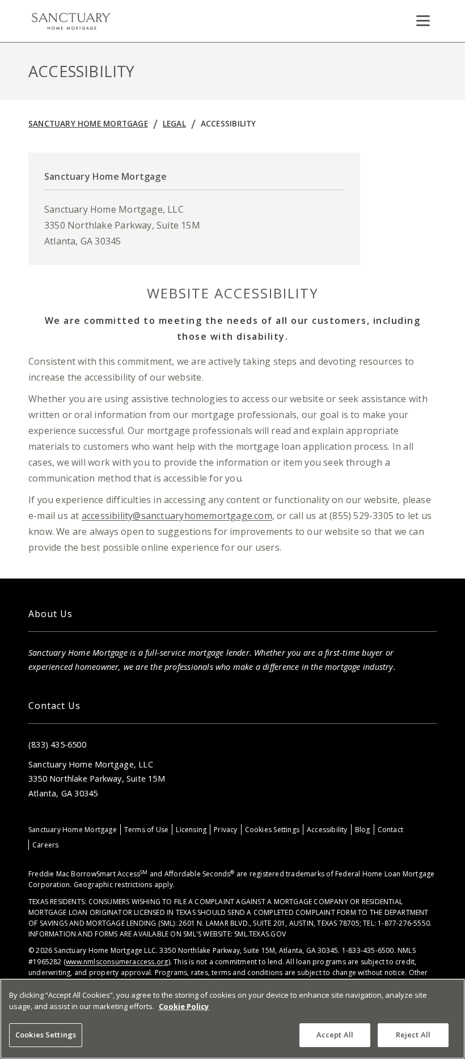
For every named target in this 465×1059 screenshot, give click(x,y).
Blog (362, 829)
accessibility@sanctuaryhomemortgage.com (177, 515)
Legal (174, 123)
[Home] (70, 21)
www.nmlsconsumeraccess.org (117, 962)
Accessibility (228, 123)
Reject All (413, 1035)
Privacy (225, 829)
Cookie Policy (184, 1006)
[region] (232, 1018)
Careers (45, 845)
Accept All (334, 1035)
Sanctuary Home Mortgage (88, 123)
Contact (390, 829)
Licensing (191, 829)
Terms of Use (146, 829)
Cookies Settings (272, 829)
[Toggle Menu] (423, 21)
